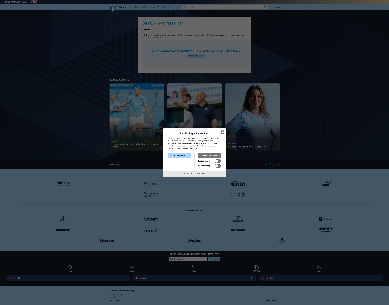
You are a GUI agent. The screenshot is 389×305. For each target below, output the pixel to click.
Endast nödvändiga (209, 155)
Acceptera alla (179, 155)
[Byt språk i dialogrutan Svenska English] (222, 132)
